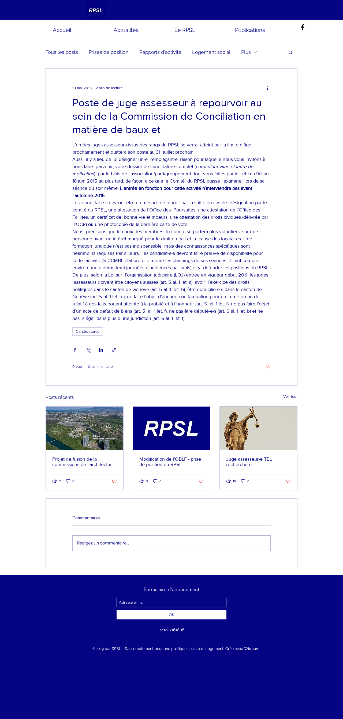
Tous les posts (62, 52)
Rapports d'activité (160, 52)
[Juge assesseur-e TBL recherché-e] (258, 428)
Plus (246, 52)
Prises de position (109, 52)
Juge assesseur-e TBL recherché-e (249, 461)
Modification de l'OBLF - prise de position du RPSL (170, 461)
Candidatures (87, 331)
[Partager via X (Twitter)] (88, 350)
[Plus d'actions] (267, 88)
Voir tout (290, 396)
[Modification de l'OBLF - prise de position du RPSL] (171, 428)
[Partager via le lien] (114, 350)
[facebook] (303, 27)
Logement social (211, 52)
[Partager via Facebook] (74, 350)
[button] (290, 52)
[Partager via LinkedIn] (101, 350)
